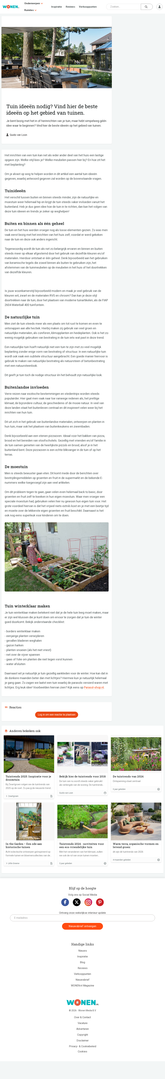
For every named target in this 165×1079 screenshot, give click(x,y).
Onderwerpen (32, 3)
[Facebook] (65, 902)
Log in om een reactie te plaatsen (56, 714)
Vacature (82, 1023)
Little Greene (13, 863)
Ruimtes (29, 10)
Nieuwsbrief (82, 979)
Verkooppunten (88, 6)
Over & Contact (82, 1017)
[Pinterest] (100, 902)
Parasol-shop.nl (94, 687)
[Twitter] (77, 902)
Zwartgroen (13, 796)
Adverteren (82, 1028)
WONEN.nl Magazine (82, 985)
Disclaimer (83, 1040)
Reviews (70, 6)
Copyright (82, 1034)
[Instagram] (88, 902)
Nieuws (82, 950)
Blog (82, 962)
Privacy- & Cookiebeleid (82, 1046)
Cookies (82, 1051)
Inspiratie (56, 6)
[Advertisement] (139, 39)
